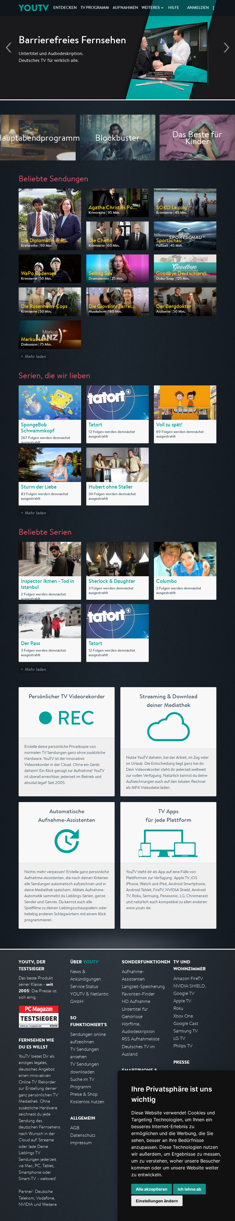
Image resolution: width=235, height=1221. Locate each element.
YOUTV (34, 7)
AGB (74, 1128)
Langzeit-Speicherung (143, 986)
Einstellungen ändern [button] (157, 1200)
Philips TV (182, 1046)
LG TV (179, 1038)
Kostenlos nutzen (87, 1102)
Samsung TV (185, 1031)
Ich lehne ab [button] (189, 1189)
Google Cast (185, 1023)
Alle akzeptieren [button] (151, 1189)
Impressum (81, 1143)
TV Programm (95, 8)
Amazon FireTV (188, 978)
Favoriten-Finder (138, 994)
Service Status (84, 986)
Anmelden (198, 8)
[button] (213, 8)
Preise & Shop (84, 1094)
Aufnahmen (125, 8)
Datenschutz (82, 1135)
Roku (178, 1008)
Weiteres (151, 8)
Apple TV (182, 1001)
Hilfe (173, 8)
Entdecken (65, 8)
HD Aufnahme (136, 1001)
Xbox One (183, 1016)
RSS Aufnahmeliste (140, 1039)
